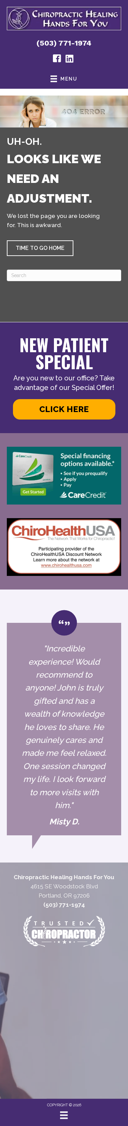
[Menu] (64, 1115)
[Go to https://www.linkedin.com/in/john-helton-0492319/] (69, 59)
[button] (40, 248)
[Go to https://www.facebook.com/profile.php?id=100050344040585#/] (57, 59)
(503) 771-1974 (64, 43)
